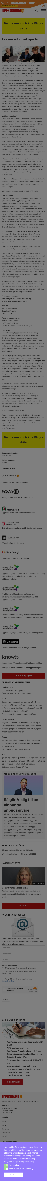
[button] (33, 1175)
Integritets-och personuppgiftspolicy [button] (19, 1161)
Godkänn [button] (13, 1175)
